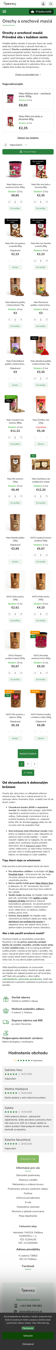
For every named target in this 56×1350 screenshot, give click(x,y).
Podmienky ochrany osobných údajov (28, 1188)
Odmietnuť (28, 1344)
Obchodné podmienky (28, 1175)
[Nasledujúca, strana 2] (28, 764)
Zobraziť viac (28, 1159)
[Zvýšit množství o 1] (21, 201)
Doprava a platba (28, 1179)
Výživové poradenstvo (28, 1197)
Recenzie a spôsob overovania (28, 1211)
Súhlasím (28, 1335)
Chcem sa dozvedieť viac (27, 74)
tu (48, 1323)
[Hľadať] (51, 4)
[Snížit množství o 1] (9, 201)
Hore (29, 772)
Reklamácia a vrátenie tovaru (28, 1184)
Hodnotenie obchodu (28, 1053)
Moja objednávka (28, 1215)
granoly (34, 822)
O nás (28, 1202)
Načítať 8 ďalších (28, 753)
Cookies (28, 1193)
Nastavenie (28, 1328)
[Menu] (4, 11)
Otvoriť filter (29, 151)
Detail (15, 267)
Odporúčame (16, 144)
